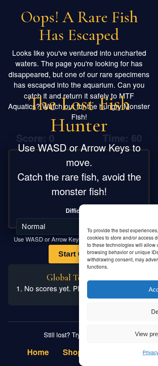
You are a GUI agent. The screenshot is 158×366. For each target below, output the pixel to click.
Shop (73, 352)
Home (38, 352)
